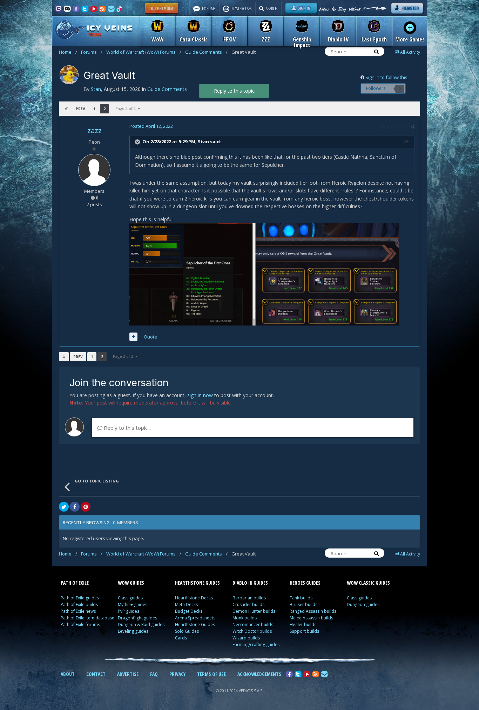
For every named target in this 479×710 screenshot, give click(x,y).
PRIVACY (177, 674)
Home (68, 52)
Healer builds (303, 624)
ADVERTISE (128, 674)
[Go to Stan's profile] (69, 74)
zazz (94, 130)
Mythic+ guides (132, 604)
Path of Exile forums (80, 624)
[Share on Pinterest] (85, 507)
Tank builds (301, 598)
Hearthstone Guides (195, 624)
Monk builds (244, 618)
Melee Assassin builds (311, 618)
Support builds (304, 631)
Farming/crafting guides (255, 644)
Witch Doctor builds (252, 631)
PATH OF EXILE (75, 582)
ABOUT (68, 674)
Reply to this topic (234, 90)
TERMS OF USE (211, 674)
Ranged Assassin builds (313, 611)
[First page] (66, 108)
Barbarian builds (249, 598)
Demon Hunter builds (253, 611)
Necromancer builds (252, 624)
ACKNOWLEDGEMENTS (259, 674)
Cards (181, 638)
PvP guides (128, 611)
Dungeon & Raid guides (141, 624)
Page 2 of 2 (126, 108)
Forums (91, 52)
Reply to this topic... (126, 427)
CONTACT (96, 674)
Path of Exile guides (80, 598)
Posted (151, 126)
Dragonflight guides (137, 618)
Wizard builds (246, 638)
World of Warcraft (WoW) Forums (143, 52)
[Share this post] (412, 126)
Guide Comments (206, 52)
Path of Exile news (78, 611)
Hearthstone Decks (194, 598)
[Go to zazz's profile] (94, 170)
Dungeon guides (363, 604)
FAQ (154, 674)
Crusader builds (248, 604)
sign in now (200, 395)
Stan (203, 141)
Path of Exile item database (87, 618)
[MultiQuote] (133, 337)
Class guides (130, 598)
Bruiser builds (303, 604)
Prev (80, 108)
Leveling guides (133, 631)
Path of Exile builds (79, 604)
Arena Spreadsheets (195, 618)
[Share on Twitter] (64, 507)
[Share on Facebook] (75, 507)
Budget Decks (188, 611)
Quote (150, 337)
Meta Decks (186, 604)
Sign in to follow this (386, 77)
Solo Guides (187, 631)
